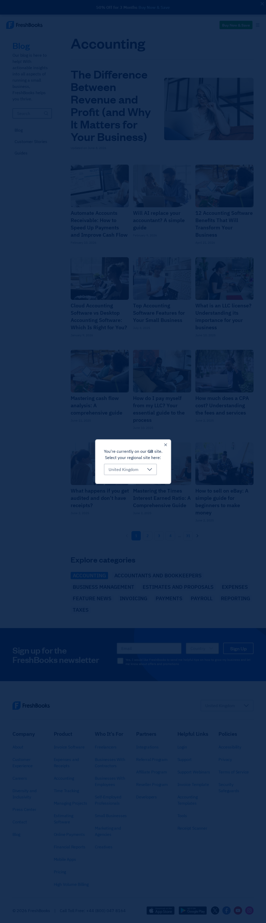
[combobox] (130, 469)
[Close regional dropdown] (165, 445)
